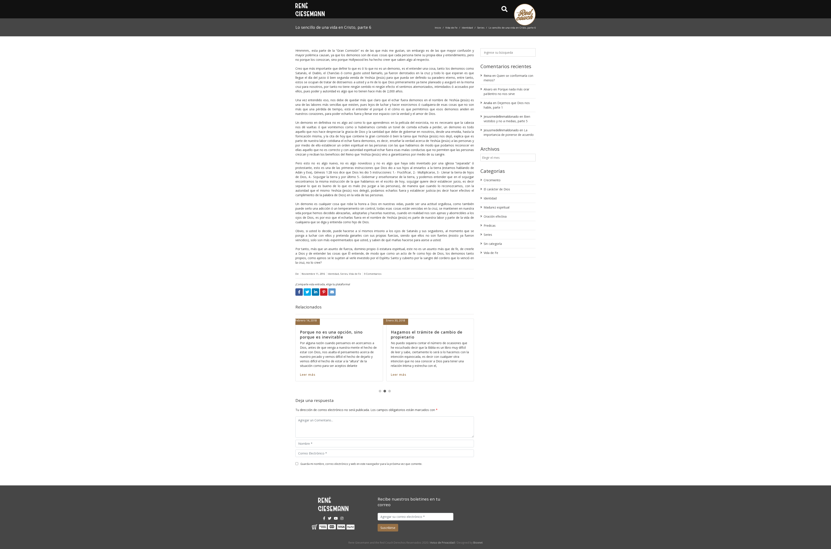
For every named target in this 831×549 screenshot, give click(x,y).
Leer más (316, 370)
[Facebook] (324, 518)
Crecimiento (492, 180)
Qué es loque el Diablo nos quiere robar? (435, 334)
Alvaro (488, 89)
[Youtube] (336, 518)
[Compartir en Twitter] (307, 292)
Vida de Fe (451, 27)
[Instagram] (341, 518)
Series (480, 27)
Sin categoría (493, 244)
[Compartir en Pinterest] (323, 292)
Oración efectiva (495, 216)
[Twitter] (329, 518)
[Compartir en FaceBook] (299, 292)
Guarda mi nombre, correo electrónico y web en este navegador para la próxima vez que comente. (361, 464)
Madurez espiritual (496, 207)
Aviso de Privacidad (442, 542)
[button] (380, 391)
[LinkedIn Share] (315, 292)
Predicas (490, 225)
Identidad (467, 27)
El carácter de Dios (497, 189)
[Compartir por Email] (332, 292)
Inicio (438, 27)
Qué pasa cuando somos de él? (341, 332)
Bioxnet (478, 542)
